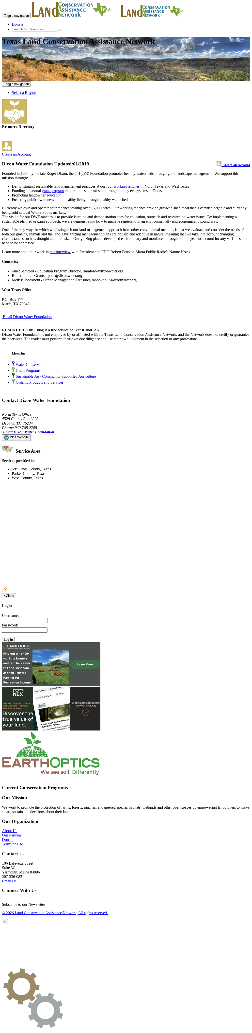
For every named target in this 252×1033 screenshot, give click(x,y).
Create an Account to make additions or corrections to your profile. (53, 585)
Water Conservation (31, 364)
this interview (60, 252)
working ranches (127, 186)
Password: (10, 625)
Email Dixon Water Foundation (27, 317)
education (54, 195)
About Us (9, 831)
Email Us (9, 881)
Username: (10, 615)
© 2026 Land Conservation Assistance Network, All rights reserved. (55, 913)
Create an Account (16, 154)
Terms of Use (12, 844)
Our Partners (12, 835)
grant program (53, 191)
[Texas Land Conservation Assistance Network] (76, 15)
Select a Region (24, 92)
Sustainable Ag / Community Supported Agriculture (55, 376)
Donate (17, 24)
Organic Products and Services (39, 382)
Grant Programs (27, 370)
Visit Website (19, 437)
